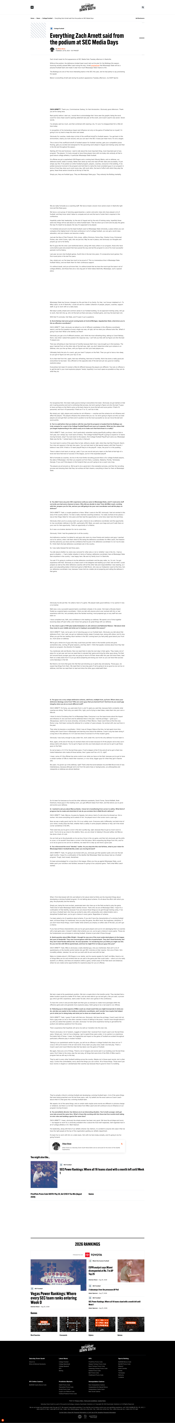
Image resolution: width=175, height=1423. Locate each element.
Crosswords (63, 1335)
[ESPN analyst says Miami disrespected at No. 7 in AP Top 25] (131, 1270)
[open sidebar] (32, 7)
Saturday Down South (37, 1358)
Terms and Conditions (90, 1401)
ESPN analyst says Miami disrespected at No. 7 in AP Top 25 (101, 1271)
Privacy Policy (79, 1401)
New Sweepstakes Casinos (97, 1385)
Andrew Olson (35, 1306)
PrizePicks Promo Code (96, 1362)
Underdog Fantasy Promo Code (98, 1368)
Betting (61, 1370)
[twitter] (122, 1144)
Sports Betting (123, 1358)
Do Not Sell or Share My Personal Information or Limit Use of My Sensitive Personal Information (87, 1412)
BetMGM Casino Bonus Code (37, 1385)
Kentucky (121, 1375)
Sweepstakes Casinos (96, 1381)
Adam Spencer (93, 1293)
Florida (120, 1370)
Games (91, 1194)
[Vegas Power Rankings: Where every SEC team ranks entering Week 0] (58, 1275)
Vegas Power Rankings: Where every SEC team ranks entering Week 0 (54, 1297)
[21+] (80, 1417)
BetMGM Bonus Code (124, 1362)
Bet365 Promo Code (124, 1364)
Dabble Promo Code (95, 1370)
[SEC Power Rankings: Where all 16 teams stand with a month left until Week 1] (44, 1174)
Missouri (120, 1366)
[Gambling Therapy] (93, 1416)
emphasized (95, 65)
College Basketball (64, 1364)
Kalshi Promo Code (64, 1385)
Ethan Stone (61, 49)
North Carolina (122, 1368)
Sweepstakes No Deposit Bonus (98, 1387)
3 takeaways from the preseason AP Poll (104, 1289)
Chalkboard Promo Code (96, 1375)
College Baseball (64, 1366)
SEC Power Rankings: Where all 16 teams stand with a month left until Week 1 (102, 1171)
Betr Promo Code (94, 1373)
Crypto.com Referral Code (66, 1391)
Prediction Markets (65, 1381)
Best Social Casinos (94, 1391)
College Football (63, 1362)
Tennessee (121, 1373)
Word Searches (35, 1335)
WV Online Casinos (36, 1381)
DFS (60, 1368)
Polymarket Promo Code (66, 1387)
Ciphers (91, 1335)
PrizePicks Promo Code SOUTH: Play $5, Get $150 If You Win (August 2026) (56, 1195)
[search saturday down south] (142, 7)
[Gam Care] (85, 1417)
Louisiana (121, 1377)
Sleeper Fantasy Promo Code (97, 1364)
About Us (32, 1362)
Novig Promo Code (64, 1389)
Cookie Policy (102, 1401)
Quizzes (120, 1335)
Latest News (63, 1358)
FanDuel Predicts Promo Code (68, 1393)
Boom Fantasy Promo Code (97, 1366)
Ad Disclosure (140, 18)
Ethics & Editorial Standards (37, 1364)
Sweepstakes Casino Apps (97, 1389)
